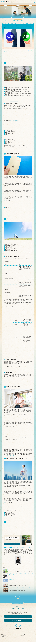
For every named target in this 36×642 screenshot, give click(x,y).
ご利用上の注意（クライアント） (3, 636)
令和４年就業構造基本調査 (14, 120)
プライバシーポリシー (22, 634)
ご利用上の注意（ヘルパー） (21, 636)
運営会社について (3, 634)
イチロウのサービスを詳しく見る (10, 455)
